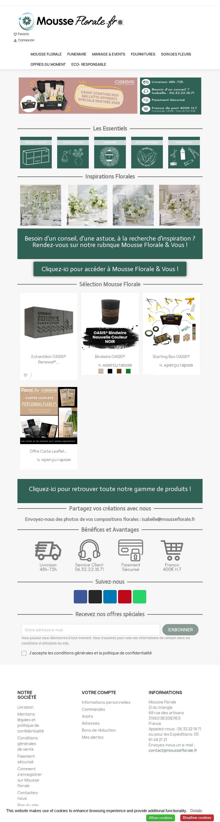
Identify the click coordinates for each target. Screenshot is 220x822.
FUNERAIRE (76, 54)
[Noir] (110, 371)
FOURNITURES (143, 54)
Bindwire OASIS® (110, 356)
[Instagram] (95, 596)
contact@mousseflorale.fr (173, 750)
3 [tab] (80, 117)
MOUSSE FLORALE (46, 54)
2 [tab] (75, 117)
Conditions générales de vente (27, 743)
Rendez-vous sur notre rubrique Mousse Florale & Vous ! (110, 245)
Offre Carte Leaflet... (49, 451)
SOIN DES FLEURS (176, 54)
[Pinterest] (124, 596)
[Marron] (119, 371)
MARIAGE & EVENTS (108, 54)
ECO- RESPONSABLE (88, 64)
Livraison (25, 707)
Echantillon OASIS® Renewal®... (48, 359)
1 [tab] (70, 117)
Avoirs (87, 716)
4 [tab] (86, 117)
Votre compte (99, 692)
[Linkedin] (110, 596)
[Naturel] (100, 371)
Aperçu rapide (115, 365)
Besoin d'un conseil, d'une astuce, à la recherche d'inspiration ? (110, 238)
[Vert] (128, 371)
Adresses (91, 723)
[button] (110, 269)
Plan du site (28, 805)
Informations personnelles (106, 702)
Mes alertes (93, 737)
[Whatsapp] (139, 596)
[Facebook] (80, 596)
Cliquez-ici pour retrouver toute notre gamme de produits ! (110, 489)
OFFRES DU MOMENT (48, 64)
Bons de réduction (99, 730)
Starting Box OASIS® (171, 356)
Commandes (93, 709)
